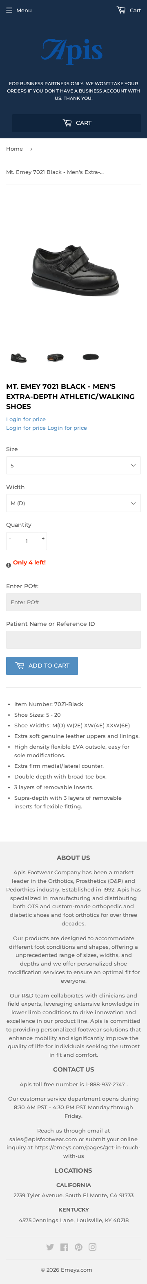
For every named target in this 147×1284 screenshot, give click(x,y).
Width (15, 487)
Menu (24, 10)
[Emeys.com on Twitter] (50, 1248)
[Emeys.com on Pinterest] (78, 1248)
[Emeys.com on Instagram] (93, 1248)
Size (12, 449)
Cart (82, 122)
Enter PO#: (22, 586)
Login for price (26, 419)
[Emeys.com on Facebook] (64, 1248)
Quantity (18, 524)
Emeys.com (76, 1269)
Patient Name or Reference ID (50, 623)
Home (14, 148)
